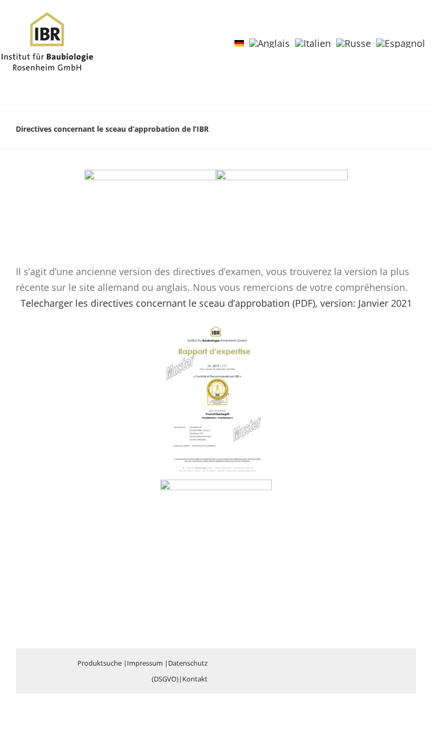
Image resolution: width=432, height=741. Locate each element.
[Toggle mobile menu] (412, 28)
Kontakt (195, 679)
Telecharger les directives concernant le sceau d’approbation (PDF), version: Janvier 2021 (216, 303)
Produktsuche (99, 663)
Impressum (145, 663)
